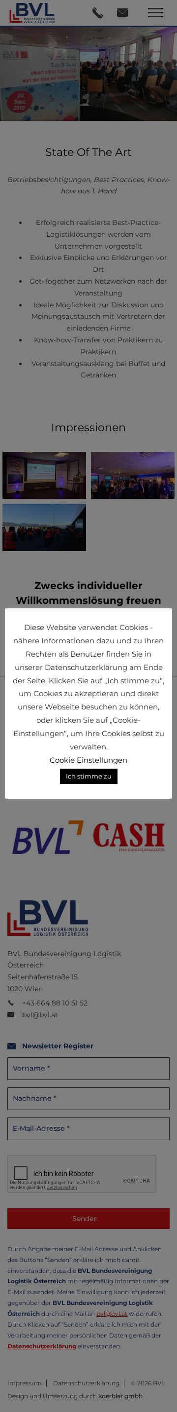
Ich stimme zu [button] (89, 776)
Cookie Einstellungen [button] (88, 760)
